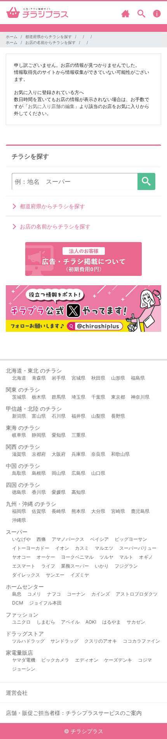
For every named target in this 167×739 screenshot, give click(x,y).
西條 (41, 539)
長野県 (118, 416)
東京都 (118, 397)
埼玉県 (78, 397)
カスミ (82, 548)
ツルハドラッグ (28, 641)
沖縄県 (19, 520)
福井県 (78, 416)
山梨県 (98, 416)
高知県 (78, 492)
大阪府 (59, 454)
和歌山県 (120, 454)
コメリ (34, 594)
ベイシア (99, 539)
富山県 (39, 416)
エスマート (23, 566)
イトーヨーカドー (30, 548)
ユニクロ (21, 622)
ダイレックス (26, 575)
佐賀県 (39, 511)
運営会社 (17, 692)
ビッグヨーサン (131, 539)
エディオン (86, 660)
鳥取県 (19, 473)
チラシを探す (146, 181)
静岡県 (39, 435)
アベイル (70, 622)
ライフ (48, 566)
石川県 (59, 416)
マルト (126, 557)
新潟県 (19, 416)
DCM (17, 603)
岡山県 (59, 473)
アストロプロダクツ (137, 594)
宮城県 (78, 378)
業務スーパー (75, 566)
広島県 (78, 473)
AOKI (90, 622)
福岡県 (19, 511)
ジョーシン (23, 669)
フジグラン (126, 566)
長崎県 (59, 511)
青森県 (39, 378)
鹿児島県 (140, 511)
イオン (62, 548)
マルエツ (104, 548)
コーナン (76, 594)
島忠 (16, 594)
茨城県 (19, 397)
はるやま (111, 622)
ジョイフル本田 (45, 603)
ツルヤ (106, 557)
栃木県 (39, 397)
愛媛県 (59, 492)
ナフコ (54, 594)
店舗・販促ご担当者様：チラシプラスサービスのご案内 (74, 712)
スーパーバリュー (138, 548)
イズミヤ (79, 575)
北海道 (19, 378)
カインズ (100, 594)
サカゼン (136, 622)
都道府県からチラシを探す (48, 36)
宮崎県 (118, 511)
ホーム (11, 36)
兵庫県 (78, 454)
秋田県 (98, 378)
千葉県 (98, 397)
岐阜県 (19, 435)
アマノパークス (68, 539)
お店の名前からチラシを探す (50, 42)
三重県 (78, 435)
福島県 (138, 378)
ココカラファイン (141, 641)
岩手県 (59, 378)
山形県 (118, 378)
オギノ (146, 557)
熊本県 (78, 511)
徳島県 (19, 492)
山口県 (98, 473)
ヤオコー (21, 557)
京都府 (39, 454)
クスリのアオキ (100, 641)
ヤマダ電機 (23, 660)
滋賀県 (19, 454)
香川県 (39, 492)
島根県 (39, 473)
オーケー (46, 557)
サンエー (55, 575)
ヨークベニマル (77, 557)
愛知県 (59, 435)
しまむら (46, 622)
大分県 (98, 511)
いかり (102, 566)
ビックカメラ (55, 660)
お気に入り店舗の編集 (51, 106)
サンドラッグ (64, 641)
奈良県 (98, 454)
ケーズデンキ (118, 660)
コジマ (145, 660)
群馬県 (59, 397)
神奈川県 (140, 397)
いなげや (21, 539)
